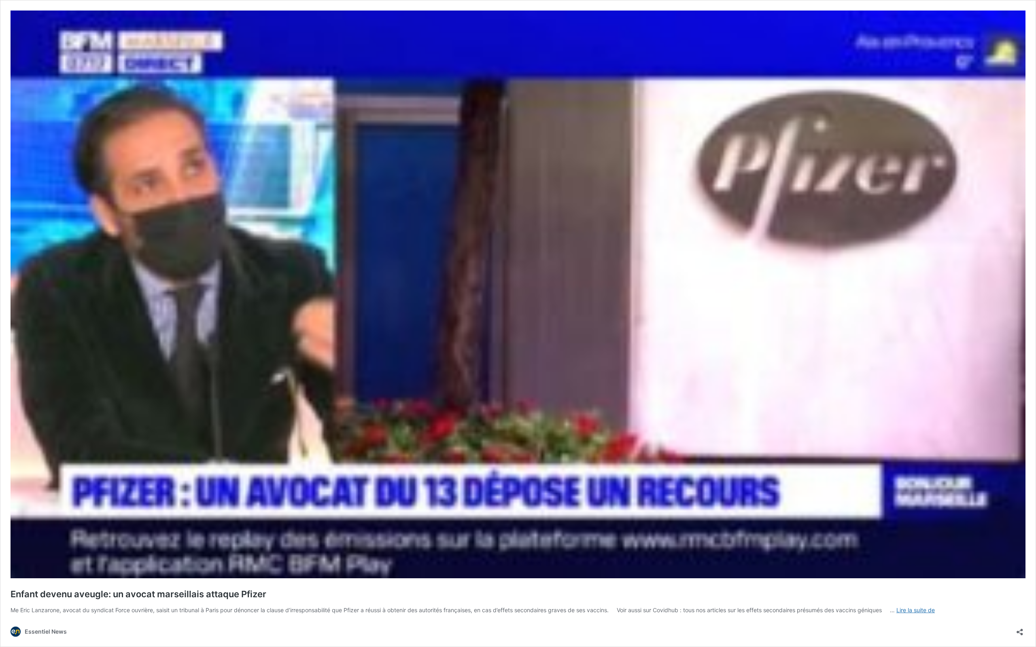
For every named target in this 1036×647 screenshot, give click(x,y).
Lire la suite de (915, 610)
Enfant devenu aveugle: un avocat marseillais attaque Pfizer (138, 594)
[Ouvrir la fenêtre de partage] (1019, 629)
